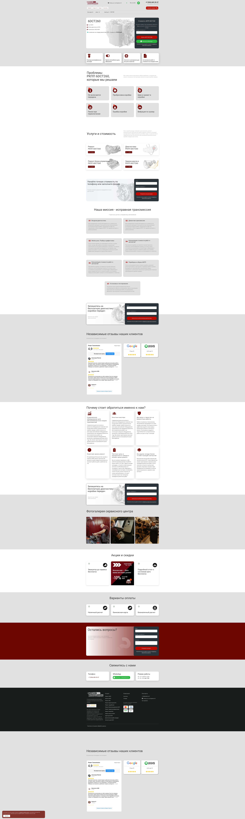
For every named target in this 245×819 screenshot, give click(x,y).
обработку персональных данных (149, 44)
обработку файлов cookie (24, 812)
